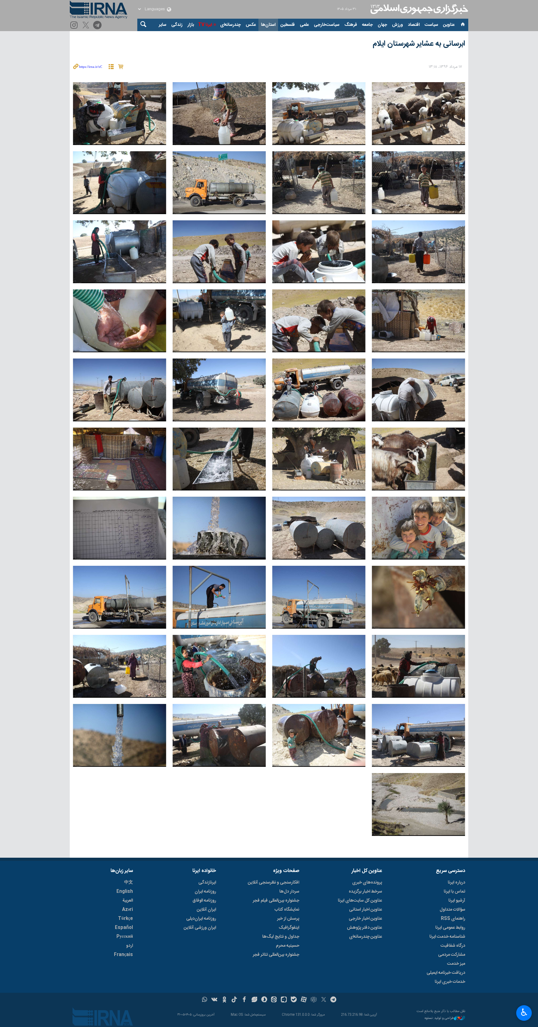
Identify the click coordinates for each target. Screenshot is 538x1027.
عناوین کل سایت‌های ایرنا (360, 900)
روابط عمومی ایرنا (450, 927)
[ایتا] (274, 1000)
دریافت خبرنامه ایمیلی (446, 973)
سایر (162, 25)
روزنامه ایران (205, 891)
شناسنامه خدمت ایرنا (447, 936)
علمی (304, 25)
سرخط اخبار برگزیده (365, 891)
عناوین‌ (449, 25)
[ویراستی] (254, 1000)
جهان (382, 25)
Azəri (127, 909)
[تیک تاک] (234, 1000)
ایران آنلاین (206, 909)
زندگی (176, 25)
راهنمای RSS (453, 918)
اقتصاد (414, 25)
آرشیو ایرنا (456, 900)
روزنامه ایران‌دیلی (201, 918)
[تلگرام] (98, 25)
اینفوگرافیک (289, 927)
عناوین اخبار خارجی (365, 918)
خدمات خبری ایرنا (450, 982)
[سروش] (264, 1000)
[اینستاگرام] (75, 25)
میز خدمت (456, 964)
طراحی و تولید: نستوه (439, 1018)
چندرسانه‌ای (230, 25)
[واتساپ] (205, 1000)
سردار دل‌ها (289, 891)
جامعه (367, 25)
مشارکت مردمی (451, 955)
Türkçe (125, 918)
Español (124, 927)
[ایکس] (323, 1000)
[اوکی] (224, 1000)
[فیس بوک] (244, 1000)
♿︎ (524, 1012)
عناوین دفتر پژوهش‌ (364, 927)
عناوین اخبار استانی (365, 909)
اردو (129, 946)
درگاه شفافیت (453, 946)
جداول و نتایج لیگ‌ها (280, 936)
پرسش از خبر (288, 918)
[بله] (294, 1000)
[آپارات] (304, 1000)
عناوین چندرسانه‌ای (365, 936)
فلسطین (288, 25)
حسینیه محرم (287, 946)
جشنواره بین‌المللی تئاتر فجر (276, 955)
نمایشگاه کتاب (287, 909)
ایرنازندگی (207, 882)
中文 (128, 882)
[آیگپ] (284, 1000)
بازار (190, 25)
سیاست (431, 25)
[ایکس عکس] (87, 25)
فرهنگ (350, 25)
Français (123, 955)
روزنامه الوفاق (204, 900)
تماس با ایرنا (454, 891)
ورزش (397, 25)
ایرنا (418, 9)
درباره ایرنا (456, 882)
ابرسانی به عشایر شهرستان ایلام (419, 44)
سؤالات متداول (452, 909)
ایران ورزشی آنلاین (200, 927)
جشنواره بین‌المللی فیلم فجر (276, 900)
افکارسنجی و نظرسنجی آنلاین (273, 882)
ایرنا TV (205, 25)
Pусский (124, 936)
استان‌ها (268, 25)
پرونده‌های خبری (367, 882)
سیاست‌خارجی (326, 25)
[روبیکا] (313, 1000)
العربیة (127, 900)
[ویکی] (214, 1000)
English (124, 891)
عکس (251, 25)
